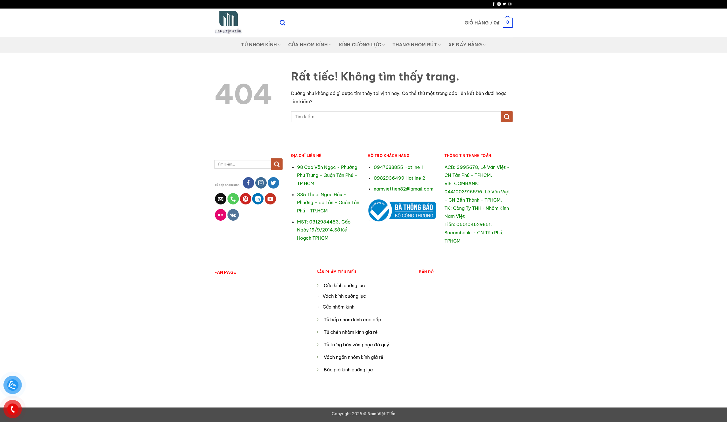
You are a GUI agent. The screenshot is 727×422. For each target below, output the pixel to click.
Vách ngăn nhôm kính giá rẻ (353, 357)
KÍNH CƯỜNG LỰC (360, 44)
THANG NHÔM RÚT (414, 44)
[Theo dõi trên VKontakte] (233, 214)
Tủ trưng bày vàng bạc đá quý (356, 344)
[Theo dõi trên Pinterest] (245, 198)
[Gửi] (507, 116)
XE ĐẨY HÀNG (465, 44)
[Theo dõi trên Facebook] (493, 4)
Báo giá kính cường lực (348, 370)
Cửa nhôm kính (339, 307)
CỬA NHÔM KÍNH (308, 44)
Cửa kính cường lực (344, 285)
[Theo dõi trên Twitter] (504, 4)
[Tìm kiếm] (282, 22)
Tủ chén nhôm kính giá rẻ (351, 332)
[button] (489, 23)
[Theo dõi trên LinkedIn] (258, 198)
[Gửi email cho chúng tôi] (509, 4)
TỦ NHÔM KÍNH (259, 44)
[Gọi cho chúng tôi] (233, 198)
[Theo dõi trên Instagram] (499, 4)
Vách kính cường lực (344, 296)
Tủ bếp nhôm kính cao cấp (352, 319)
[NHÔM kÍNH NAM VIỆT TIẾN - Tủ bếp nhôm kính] (242, 23)
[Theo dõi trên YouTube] (270, 198)
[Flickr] (220, 214)
